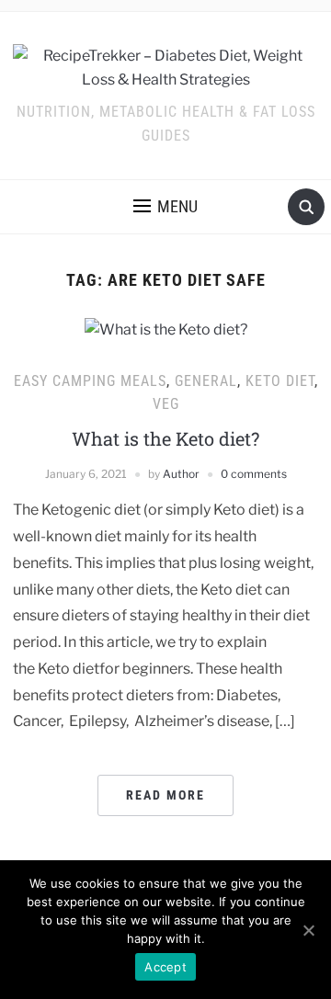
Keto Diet (279, 381)
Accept (165, 966)
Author (181, 474)
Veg (166, 404)
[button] (165, 207)
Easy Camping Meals (90, 381)
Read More (165, 795)
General (206, 381)
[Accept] (308, 930)
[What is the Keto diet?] (166, 328)
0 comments (254, 474)
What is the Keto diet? (165, 438)
